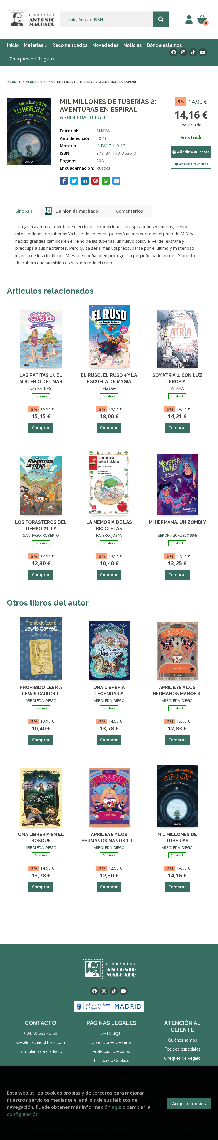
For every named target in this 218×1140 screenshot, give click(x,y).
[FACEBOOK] (173, 52)
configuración (23, 1114)
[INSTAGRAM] (183, 52)
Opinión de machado (76, 211)
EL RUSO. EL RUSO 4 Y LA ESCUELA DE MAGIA (109, 378)
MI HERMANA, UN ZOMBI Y (177, 522)
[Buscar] (161, 19)
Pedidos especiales (182, 1049)
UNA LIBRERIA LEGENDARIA (109, 690)
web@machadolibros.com (40, 1042)
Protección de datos (111, 1051)
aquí (116, 1107)
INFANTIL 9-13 (37, 82)
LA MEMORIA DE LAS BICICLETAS (109, 525)
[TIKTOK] (193, 52)
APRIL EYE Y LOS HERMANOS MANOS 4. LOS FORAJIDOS (177, 690)
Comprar (41, 427)
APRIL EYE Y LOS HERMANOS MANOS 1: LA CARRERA (109, 837)
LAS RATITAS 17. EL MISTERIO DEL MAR (41, 378)
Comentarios (129, 211)
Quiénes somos (182, 1040)
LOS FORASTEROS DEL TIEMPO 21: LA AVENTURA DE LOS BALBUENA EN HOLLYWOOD (41, 525)
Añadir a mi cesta (193, 151)
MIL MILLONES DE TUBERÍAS (177, 837)
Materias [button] (34, 45)
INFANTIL (14, 82)
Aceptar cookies (189, 1103)
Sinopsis (24, 211)
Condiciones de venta (111, 1042)
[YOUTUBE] (202, 52)
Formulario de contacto (40, 1051)
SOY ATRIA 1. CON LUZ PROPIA (177, 378)
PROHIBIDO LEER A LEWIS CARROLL (41, 690)
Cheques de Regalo (182, 1058)
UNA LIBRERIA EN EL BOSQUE (41, 837)
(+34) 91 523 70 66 (40, 1033)
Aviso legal (111, 1033)
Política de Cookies (111, 1060)
